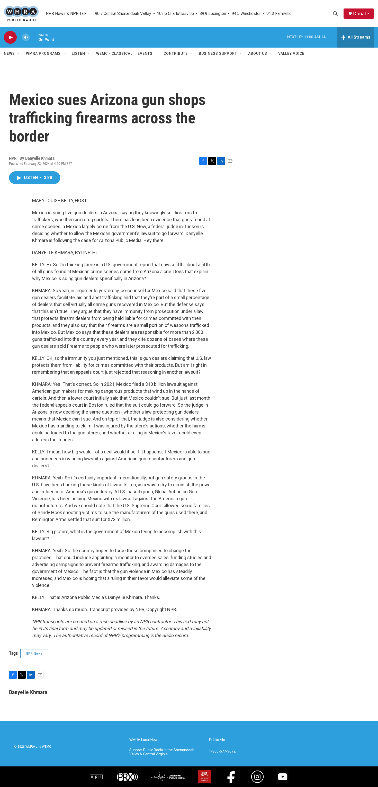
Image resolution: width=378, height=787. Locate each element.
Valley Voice (291, 53)
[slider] (34, 37)
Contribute (176, 53)
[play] (10, 37)
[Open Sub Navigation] (19, 53)
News (9, 53)
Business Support (218, 53)
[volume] (25, 37)
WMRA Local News (144, 740)
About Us (257, 53)
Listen (78, 53)
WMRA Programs (43, 53)
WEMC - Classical (114, 53)
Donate (361, 13)
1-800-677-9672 (222, 751)
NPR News (34, 653)
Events (145, 53)
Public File (217, 740)
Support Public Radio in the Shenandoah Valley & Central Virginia (161, 752)
